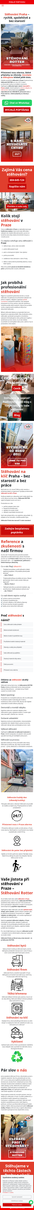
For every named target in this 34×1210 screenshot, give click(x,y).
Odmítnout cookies (17, 1201)
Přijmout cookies (17, 1205)
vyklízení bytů (27, 909)
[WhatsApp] (31, 1202)
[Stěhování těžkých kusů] (17, 1009)
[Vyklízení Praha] (17, 1057)
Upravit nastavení (17, 1197)
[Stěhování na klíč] (17, 445)
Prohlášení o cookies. (8, 1192)
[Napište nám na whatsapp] (17, 103)
